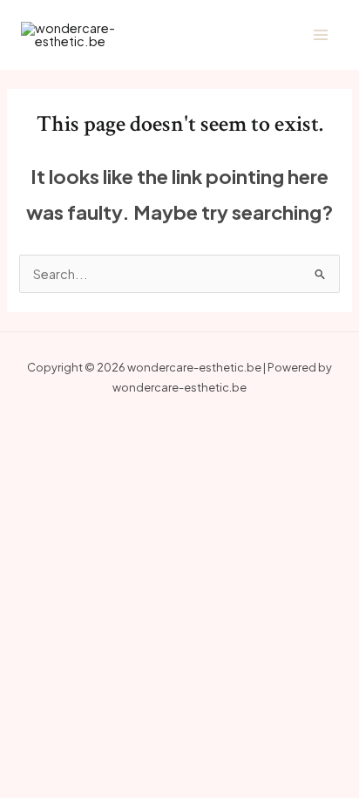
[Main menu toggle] (320, 34)
